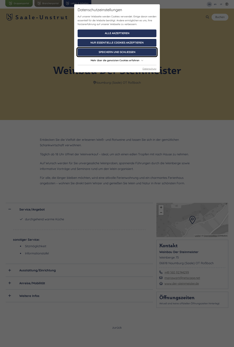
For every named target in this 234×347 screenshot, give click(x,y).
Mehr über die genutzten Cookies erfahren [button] (115, 60)
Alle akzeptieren (117, 33)
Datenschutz (149, 68)
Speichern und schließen (117, 52)
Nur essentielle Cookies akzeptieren (117, 42)
